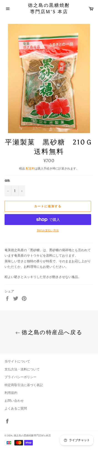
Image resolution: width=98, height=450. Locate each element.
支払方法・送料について (22, 369)
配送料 (30, 168)
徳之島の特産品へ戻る (51, 332)
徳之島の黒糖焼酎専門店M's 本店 (49, 8)
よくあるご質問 (16, 408)
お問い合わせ (14, 401)
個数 (7, 180)
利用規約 (11, 393)
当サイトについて (17, 361)
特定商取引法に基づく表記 (24, 385)
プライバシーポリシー (20, 377)
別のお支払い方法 (48, 230)
